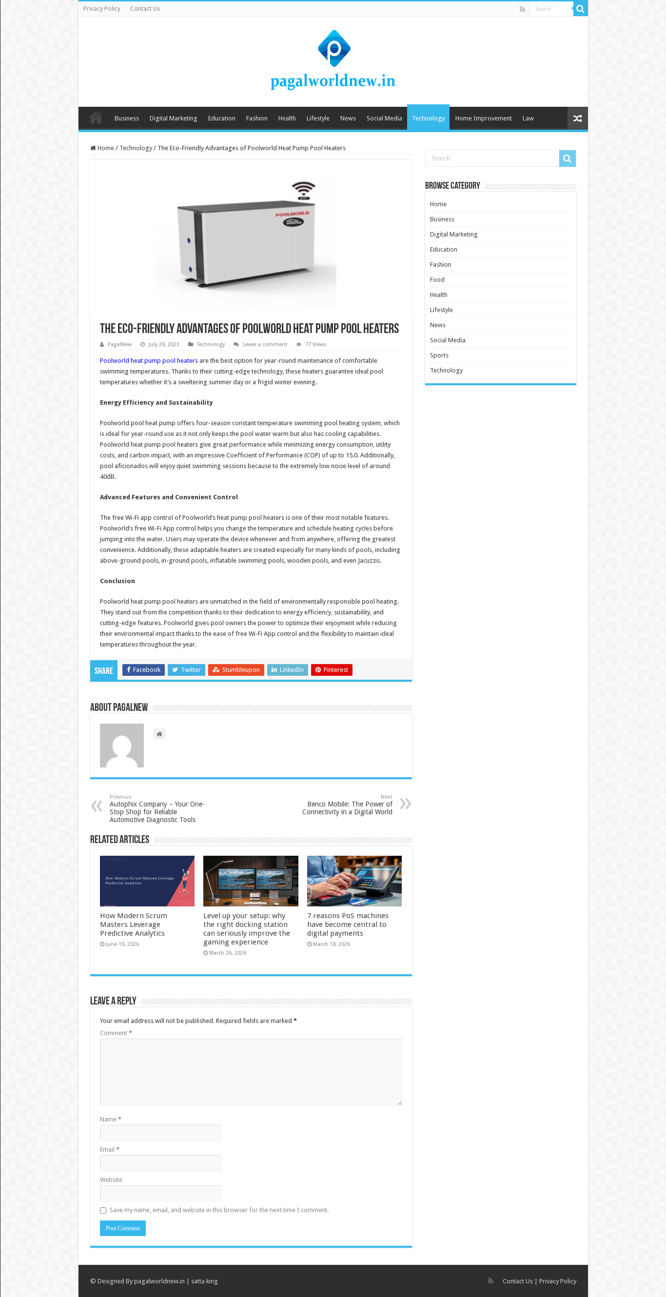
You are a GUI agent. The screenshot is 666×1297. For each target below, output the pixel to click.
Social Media (384, 118)
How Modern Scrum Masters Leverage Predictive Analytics (133, 924)
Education (221, 118)
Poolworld (114, 360)
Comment (116, 1033)
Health (287, 118)
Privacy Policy (101, 8)
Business (127, 118)
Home (96, 117)
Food (437, 279)
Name (110, 1119)
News (348, 118)
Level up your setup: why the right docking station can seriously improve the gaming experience (246, 928)
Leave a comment (265, 344)
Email (109, 1149)
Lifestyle (318, 118)
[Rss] (522, 9)
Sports (439, 355)
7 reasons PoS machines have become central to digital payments (348, 924)
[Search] (580, 8)
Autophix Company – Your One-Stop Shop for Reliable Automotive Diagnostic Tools (157, 809)
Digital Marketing (173, 118)
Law (528, 118)
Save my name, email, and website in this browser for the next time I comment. (219, 1210)
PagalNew (120, 344)
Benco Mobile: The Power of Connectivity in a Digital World (347, 805)
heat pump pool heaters (164, 360)
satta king (204, 1281)
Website (111, 1179)
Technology (428, 118)
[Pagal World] (333, 60)
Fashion (257, 118)
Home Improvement (483, 118)
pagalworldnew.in (159, 1281)
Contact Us (145, 8)
